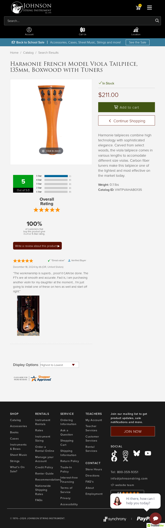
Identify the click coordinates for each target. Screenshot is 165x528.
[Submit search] (157, 20)
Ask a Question (66, 432)
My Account (94, 420)
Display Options (25, 365)
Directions (93, 475)
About (90, 488)
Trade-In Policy (66, 469)
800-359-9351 (127, 472)
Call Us (82, 34)
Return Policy (69, 461)
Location (135, 34)
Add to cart (129, 107)
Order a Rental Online (44, 449)
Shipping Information (68, 453)
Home (14, 52)
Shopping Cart (66, 442)
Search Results (48, 52)
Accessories (18, 426)
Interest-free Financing (69, 479)
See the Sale (137, 42)
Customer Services (92, 438)
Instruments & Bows (18, 446)
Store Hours (94, 469)
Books (14, 432)
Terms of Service (66, 490)
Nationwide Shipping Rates (43, 490)
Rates (39, 430)
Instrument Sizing (42, 438)
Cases (14, 438)
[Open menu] (149, 7)
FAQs (39, 500)
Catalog (28, 52)
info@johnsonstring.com (129, 478)
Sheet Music (18, 455)
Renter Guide (44, 473)
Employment (94, 494)
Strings (15, 461)
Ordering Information (68, 422)
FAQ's (90, 481)
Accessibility (69, 504)
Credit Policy (44, 467)
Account (29, 34)
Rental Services (91, 449)
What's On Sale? (17, 469)
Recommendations (48, 479)
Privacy (65, 498)
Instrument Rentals (42, 422)
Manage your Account (44, 459)
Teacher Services (91, 428)
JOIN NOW (133, 431)
